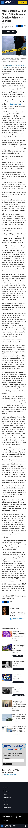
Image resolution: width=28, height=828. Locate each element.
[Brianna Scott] (5, 610)
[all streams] (26, 826)
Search (5, 801)
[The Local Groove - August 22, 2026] (7, 677)
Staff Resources (7, 797)
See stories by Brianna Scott (16, 618)
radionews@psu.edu (9, 774)
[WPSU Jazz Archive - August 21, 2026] (7, 690)
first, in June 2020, (15, 104)
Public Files (5, 804)
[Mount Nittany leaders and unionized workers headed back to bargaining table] (7, 647)
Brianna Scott (10, 24)
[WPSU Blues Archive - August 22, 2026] (7, 664)
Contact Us (5, 794)
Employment (6, 791)
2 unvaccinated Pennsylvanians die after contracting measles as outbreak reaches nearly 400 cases (19, 635)
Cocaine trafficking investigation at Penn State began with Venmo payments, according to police (19, 704)
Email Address (7, 758)
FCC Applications (7, 807)
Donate (23, 2)
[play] (2, 826)
